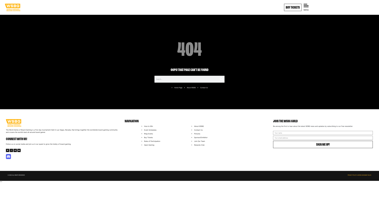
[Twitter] (7, 150)
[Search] (221, 79)
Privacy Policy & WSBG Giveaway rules (359, 175)
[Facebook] (15, 150)
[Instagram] (11, 150)
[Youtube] (19, 150)
